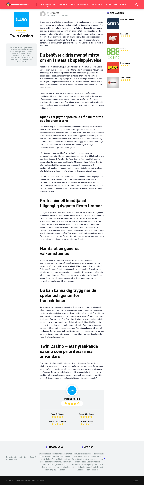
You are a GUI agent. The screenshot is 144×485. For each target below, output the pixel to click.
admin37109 (54, 13)
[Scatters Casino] (113, 29)
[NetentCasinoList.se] (17, 3)
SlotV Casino (125, 78)
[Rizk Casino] (113, 73)
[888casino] (113, 58)
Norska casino (111, 4)
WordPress (41, 480)
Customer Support (86, 421)
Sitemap (135, 481)
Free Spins (62, 4)
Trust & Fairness (57, 414)
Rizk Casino (125, 63)
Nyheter (123, 4)
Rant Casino (125, 34)
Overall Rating (72, 398)
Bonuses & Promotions (58, 421)
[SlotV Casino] (113, 87)
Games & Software (86, 414)
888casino (124, 48)
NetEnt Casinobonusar (79, 4)
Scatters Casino (127, 19)
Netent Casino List (47, 4)
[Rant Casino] (113, 43)
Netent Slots (97, 4)
